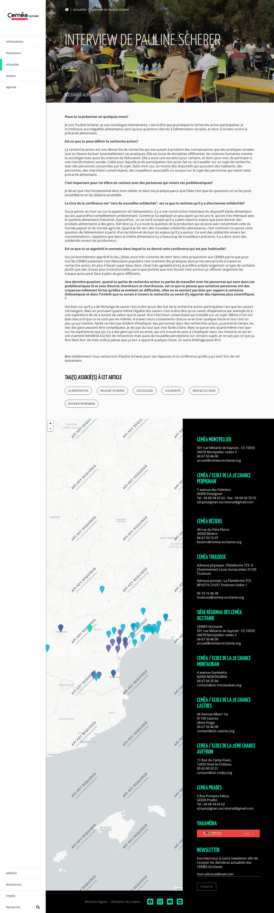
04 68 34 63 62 (214, 498)
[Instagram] (159, 903)
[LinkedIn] (179, 903)
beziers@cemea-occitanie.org (219, 542)
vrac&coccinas (204, 390)
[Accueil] (68, 10)
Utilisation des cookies (126, 902)
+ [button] (50, 423)
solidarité (173, 390)
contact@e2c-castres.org (215, 731)
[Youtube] (169, 903)
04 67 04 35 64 (207, 681)
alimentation (78, 390)
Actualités (79, 9)
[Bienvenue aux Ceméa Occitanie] (23, 18)
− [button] (50, 428)
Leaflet (178, 888)
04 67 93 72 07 (207, 538)
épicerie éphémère (81, 403)
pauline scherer (112, 390)
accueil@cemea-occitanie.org (219, 460)
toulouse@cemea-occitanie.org (220, 597)
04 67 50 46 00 (207, 456)
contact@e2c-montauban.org (219, 685)
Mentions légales (96, 902)
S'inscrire (206, 886)
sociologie (144, 390)
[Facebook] (149, 903)
